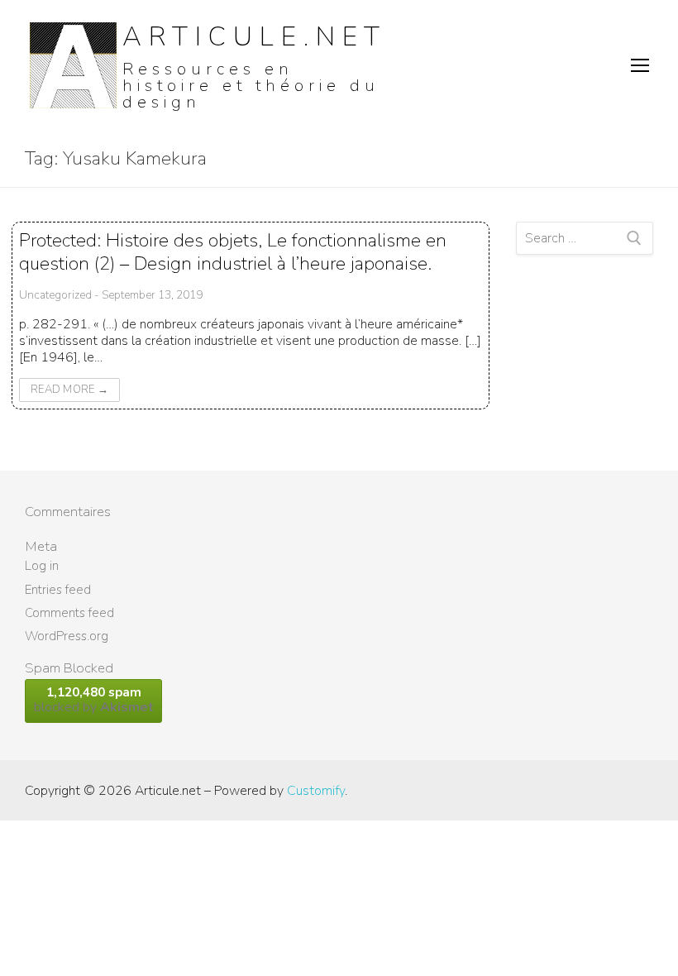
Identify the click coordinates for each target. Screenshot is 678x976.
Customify (316, 791)
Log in (42, 565)
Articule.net (254, 37)
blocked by (94, 700)
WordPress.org (66, 636)
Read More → (69, 389)
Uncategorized (55, 295)
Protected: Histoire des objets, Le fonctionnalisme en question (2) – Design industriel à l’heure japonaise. (232, 251)
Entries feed (58, 589)
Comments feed (69, 613)
